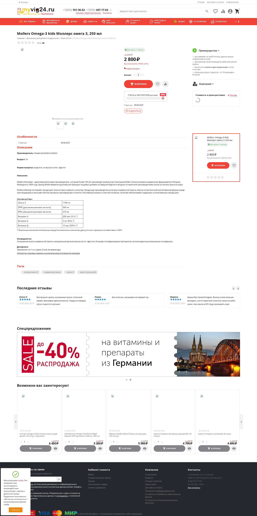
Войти (91, 474)
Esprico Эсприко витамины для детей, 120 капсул (173, 435)
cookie (20, 480)
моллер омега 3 (31, 272)
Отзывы (201, 2)
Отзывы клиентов (153, 481)
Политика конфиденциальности (160, 491)
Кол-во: (127, 75)
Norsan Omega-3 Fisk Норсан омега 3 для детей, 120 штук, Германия (38, 435)
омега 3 (70, 272)
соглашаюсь (62, 495)
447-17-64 (97, 10)
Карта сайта (150, 484)
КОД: (39, 43)
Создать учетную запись (99, 477)
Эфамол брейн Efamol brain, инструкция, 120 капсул (127, 435)
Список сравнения (96, 487)
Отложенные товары (98, 484)
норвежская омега (52, 272)
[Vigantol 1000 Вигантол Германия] (36, 11)
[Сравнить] (165, 84)
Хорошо (15, 509)
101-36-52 (74, 10)
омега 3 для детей (88, 272)
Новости (149, 477)
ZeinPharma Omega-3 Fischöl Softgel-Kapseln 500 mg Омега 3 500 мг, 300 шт (82, 435)
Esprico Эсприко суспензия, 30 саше (214, 434)
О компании (151, 474)
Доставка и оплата (215, 2)
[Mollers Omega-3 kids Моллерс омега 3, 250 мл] (67, 82)
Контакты (107, 13)
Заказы (91, 481)
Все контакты (194, 487)
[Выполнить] (59, 479)
